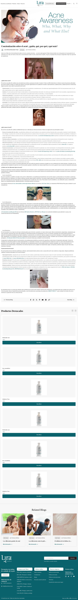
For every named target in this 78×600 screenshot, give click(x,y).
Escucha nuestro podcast (40, 579)
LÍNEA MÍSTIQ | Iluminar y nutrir (24, 577)
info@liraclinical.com (8, 586)
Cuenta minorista (50, 3)
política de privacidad (54, 572)
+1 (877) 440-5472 (7, 583)
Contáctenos (37, 574)
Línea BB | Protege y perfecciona (24, 590)
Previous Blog (9, 299)
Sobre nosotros (37, 572)
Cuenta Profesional (61, 3)
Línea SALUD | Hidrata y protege (24, 593)
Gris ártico (74, 598)
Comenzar (5, 574)
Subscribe (72, 558)
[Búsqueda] (74, 3)
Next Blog (69, 299)
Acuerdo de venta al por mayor (56, 582)
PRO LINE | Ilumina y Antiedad (24, 572)
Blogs (35, 577)
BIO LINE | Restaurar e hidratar (24, 574)
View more (38, 342)
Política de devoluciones (54, 577)
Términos (51, 579)
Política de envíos (53, 574)
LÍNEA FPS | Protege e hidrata (24, 583)
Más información (7, 544)
